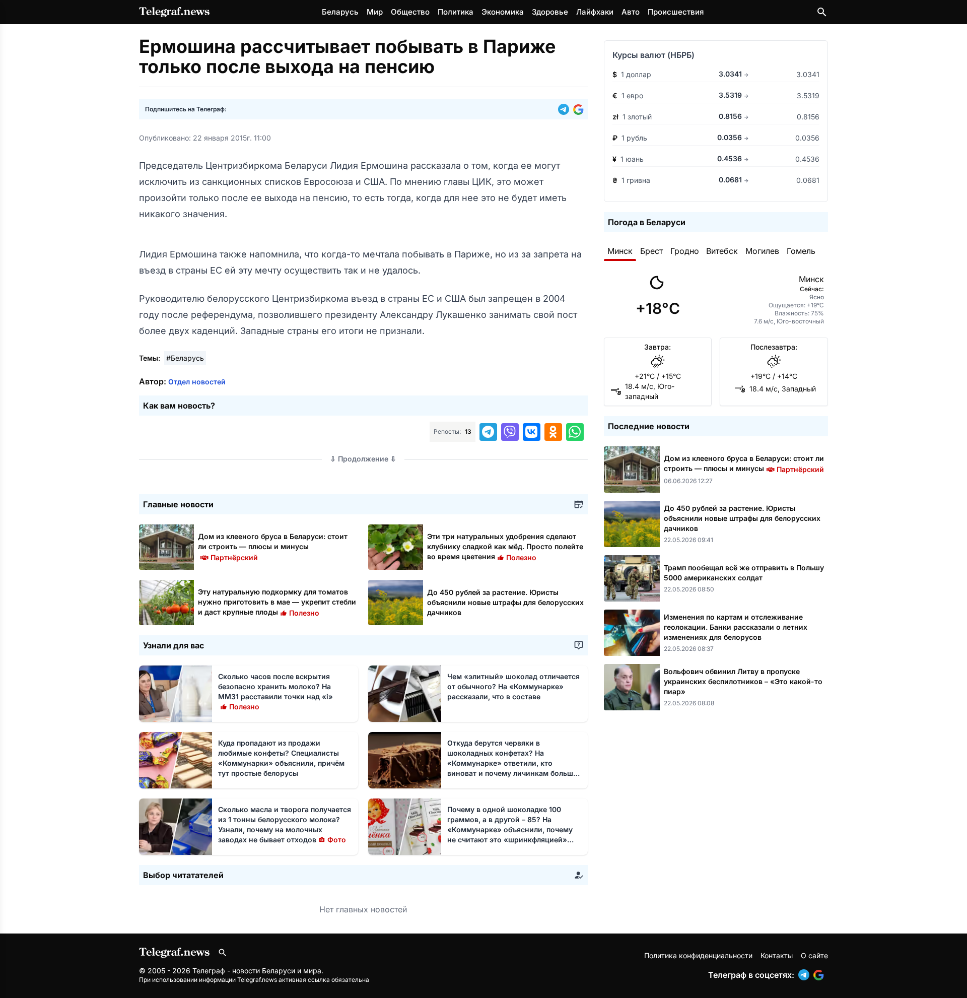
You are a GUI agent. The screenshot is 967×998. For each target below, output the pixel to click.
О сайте (814, 955)
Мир (375, 12)
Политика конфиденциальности (698, 955)
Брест (651, 251)
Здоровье (550, 12)
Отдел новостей (197, 381)
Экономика (502, 12)
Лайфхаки (594, 12)
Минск (620, 251)
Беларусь (340, 12)
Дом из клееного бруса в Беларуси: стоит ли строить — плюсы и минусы (273, 546)
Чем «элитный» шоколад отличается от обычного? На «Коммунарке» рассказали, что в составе (513, 686)
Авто (630, 12)
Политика (455, 12)
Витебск (722, 251)
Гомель (801, 251)
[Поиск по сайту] (822, 12)
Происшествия (676, 12)
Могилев (762, 251)
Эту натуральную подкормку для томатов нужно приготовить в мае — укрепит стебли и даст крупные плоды (277, 601)
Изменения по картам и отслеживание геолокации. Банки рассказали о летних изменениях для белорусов (735, 627)
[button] (565, 109)
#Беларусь (185, 358)
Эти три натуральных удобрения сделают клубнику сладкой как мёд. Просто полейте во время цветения (505, 546)
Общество (410, 12)
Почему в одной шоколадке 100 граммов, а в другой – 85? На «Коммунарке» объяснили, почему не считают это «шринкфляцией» (510, 829)
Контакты (777, 955)
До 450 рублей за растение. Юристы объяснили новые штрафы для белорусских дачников (505, 602)
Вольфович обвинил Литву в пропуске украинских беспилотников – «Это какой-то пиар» (743, 681)
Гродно (684, 251)
